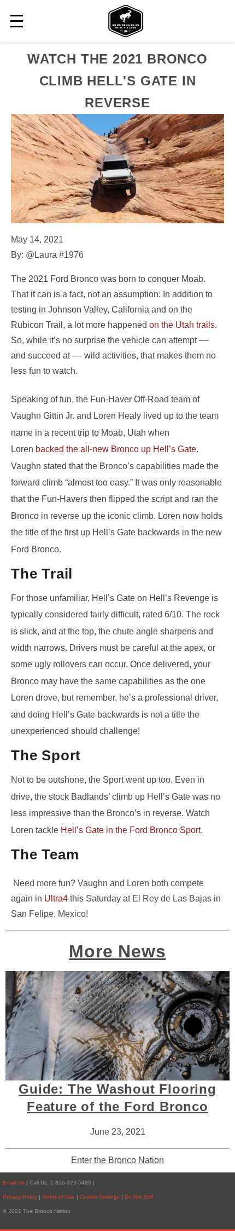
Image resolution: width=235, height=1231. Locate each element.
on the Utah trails (182, 325)
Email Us (14, 1183)
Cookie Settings (100, 1197)
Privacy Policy (20, 1197)
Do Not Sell (139, 1197)
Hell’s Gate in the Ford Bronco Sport (131, 830)
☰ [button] (17, 21)
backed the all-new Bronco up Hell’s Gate (116, 449)
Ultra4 (56, 898)
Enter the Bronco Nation (117, 1160)
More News (117, 951)
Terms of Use (59, 1197)
